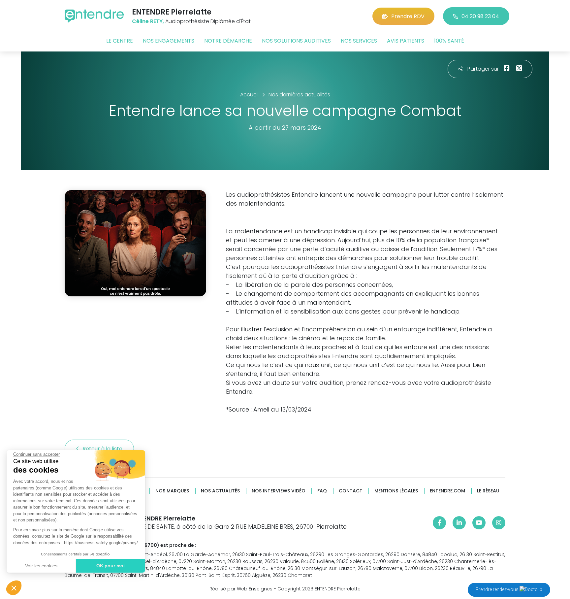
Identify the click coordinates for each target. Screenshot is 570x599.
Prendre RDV (408, 16)
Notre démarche (228, 41)
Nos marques (172, 491)
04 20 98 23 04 (480, 16)
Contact (351, 491)
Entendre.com (447, 491)
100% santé (449, 41)
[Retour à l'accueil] (94, 16)
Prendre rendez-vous (498, 589)
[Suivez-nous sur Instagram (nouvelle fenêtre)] (498, 522)
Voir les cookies (41, 565)
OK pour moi (110, 565)
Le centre (119, 41)
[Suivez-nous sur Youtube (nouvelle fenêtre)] (479, 522)
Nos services (359, 41)
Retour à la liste (103, 448)
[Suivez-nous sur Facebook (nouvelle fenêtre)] (439, 522)
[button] (14, 588)
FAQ (322, 491)
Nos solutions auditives (296, 41)
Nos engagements (168, 41)
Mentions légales (396, 491)
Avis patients (405, 41)
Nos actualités (220, 491)
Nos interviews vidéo (278, 491)
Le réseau (488, 491)
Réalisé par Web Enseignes (240, 588)
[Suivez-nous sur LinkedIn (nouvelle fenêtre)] (459, 522)
